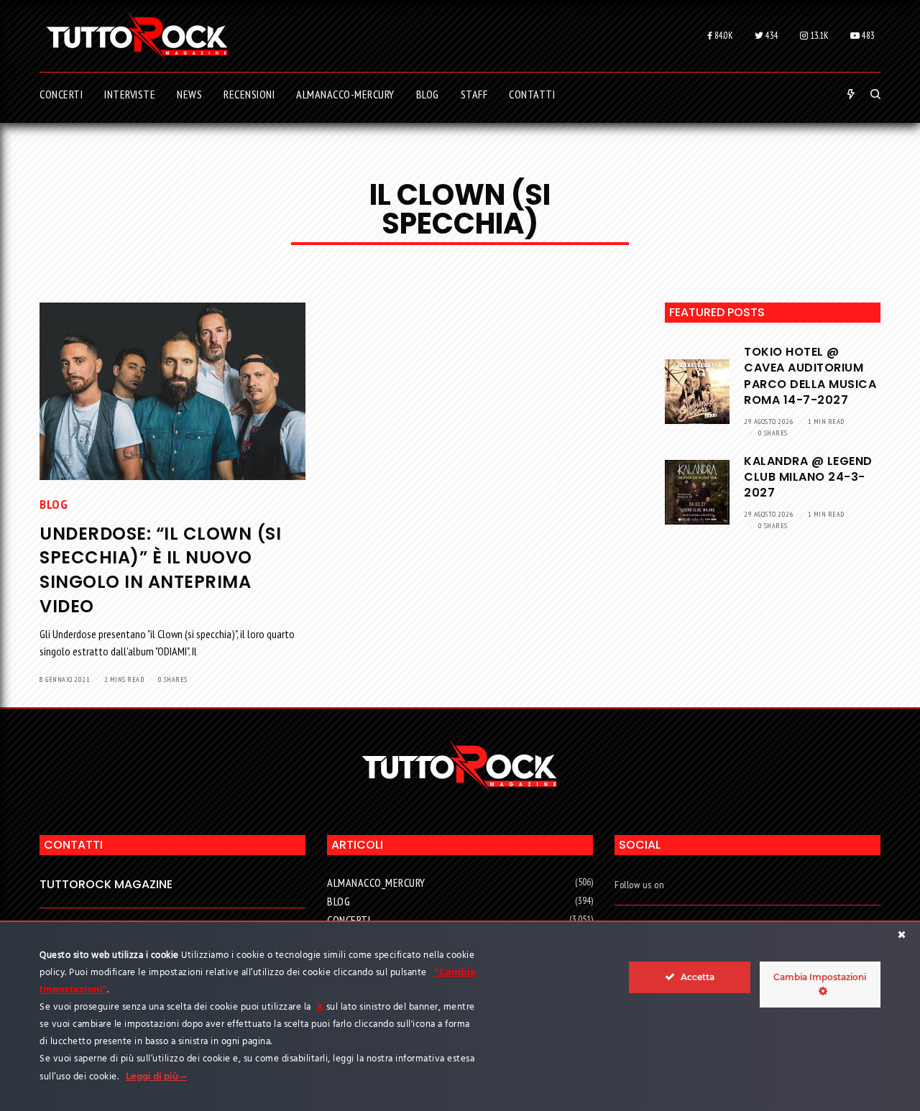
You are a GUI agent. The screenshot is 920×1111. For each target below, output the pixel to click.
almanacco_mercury (376, 882)
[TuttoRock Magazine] (137, 36)
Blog (54, 504)
